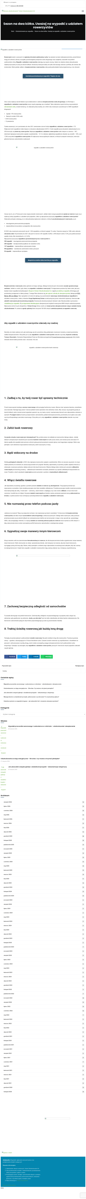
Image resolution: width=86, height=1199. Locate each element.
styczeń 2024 (43, 934)
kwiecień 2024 (43, 921)
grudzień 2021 (43, 1036)
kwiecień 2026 (44, 819)
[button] (10, 657)
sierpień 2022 (44, 1002)
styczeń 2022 (43, 1032)
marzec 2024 (43, 925)
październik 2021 (43, 1045)
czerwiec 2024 (43, 913)
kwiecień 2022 (43, 1019)
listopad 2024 (44, 891)
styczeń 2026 (44, 832)
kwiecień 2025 (44, 870)
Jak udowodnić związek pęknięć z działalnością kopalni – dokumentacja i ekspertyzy (29, 692)
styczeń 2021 (43, 1083)
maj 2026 (44, 815)
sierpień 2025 (44, 853)
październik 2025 (44, 844)
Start (12, 31)
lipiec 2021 (43, 1057)
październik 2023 (43, 947)
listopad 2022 (43, 989)
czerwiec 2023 (43, 964)
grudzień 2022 (43, 985)
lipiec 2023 (43, 959)
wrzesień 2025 (44, 849)
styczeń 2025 (44, 883)
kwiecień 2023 (43, 972)
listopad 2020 (44, 1091)
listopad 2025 (44, 840)
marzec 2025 (44, 874)
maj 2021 (43, 1066)
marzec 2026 (44, 823)
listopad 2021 (43, 1040)
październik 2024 (44, 895)
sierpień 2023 (43, 955)
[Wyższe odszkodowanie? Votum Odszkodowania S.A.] (18, 11)
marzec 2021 (43, 1074)
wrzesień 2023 (43, 951)
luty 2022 (43, 1028)
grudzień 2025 (44, 836)
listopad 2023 (43, 942)
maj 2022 (43, 1015)
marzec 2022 (43, 1023)
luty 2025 (44, 878)
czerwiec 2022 (44, 1010)
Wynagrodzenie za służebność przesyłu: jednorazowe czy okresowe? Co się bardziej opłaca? (31, 697)
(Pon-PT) (14, 6)
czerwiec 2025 (44, 861)
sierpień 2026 (44, 802)
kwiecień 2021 (43, 1070)
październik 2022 (43, 993)
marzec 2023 (43, 976)
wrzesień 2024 (43, 900)
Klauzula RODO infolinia (9, 1185)
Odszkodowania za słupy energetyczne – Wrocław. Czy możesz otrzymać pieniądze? (29, 688)
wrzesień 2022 (44, 998)
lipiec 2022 (44, 1006)
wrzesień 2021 (43, 1049)
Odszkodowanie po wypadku (24, 31)
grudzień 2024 (44, 887)
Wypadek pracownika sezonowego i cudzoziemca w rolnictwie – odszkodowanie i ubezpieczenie (32, 684)
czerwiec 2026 (44, 810)
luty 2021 (43, 1079)
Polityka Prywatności (64, 1128)
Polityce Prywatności (22, 1180)
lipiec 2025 (44, 857)
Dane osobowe (64, 1130)
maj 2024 (43, 917)
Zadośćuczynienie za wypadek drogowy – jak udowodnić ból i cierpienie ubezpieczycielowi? (31, 701)
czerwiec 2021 (43, 1062)
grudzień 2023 (43, 938)
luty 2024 (43, 930)
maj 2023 (43, 968)
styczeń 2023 (43, 981)
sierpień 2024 (43, 904)
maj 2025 (44, 866)
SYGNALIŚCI (6, 1160)
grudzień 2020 (44, 1087)
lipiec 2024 (43, 908)
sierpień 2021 (43, 1053)
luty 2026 (44, 827)
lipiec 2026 (44, 806)
